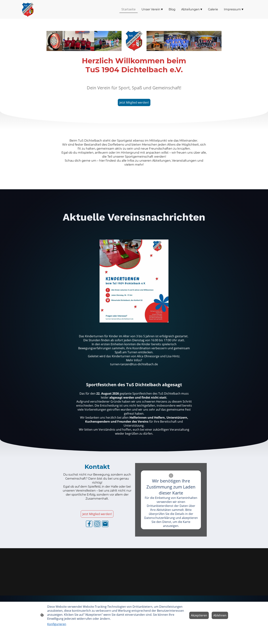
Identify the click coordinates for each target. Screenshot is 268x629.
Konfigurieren (56, 624)
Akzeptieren (199, 615)
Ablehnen (219, 615)
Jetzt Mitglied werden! (134, 102)
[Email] (105, 524)
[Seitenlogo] (27, 9)
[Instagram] (97, 524)
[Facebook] (89, 524)
